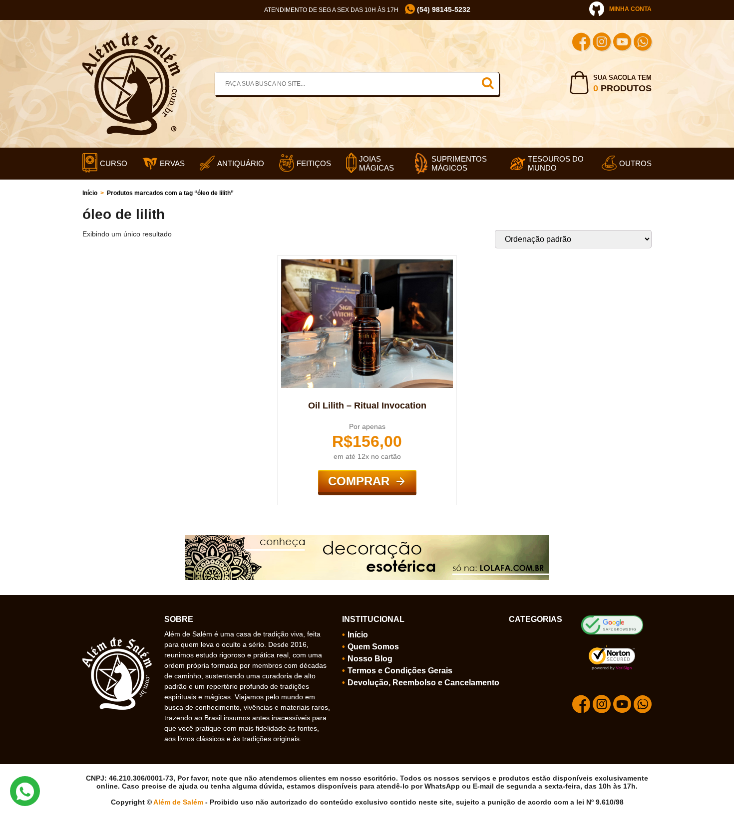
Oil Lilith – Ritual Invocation (367, 405)
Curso (113, 163)
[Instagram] (602, 43)
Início (89, 193)
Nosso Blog (370, 658)
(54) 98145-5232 (442, 9)
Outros (635, 163)
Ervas (172, 163)
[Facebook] (581, 43)
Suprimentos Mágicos (459, 163)
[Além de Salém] (131, 36)
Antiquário (240, 163)
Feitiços (314, 163)
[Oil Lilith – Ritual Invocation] (367, 263)
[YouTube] (622, 43)
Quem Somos (373, 646)
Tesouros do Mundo (556, 163)
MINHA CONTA (630, 8)
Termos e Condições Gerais (400, 670)
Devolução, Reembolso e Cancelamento (423, 682)
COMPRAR (358, 481)
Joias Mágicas (376, 163)
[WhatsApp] (643, 43)
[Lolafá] (367, 539)
